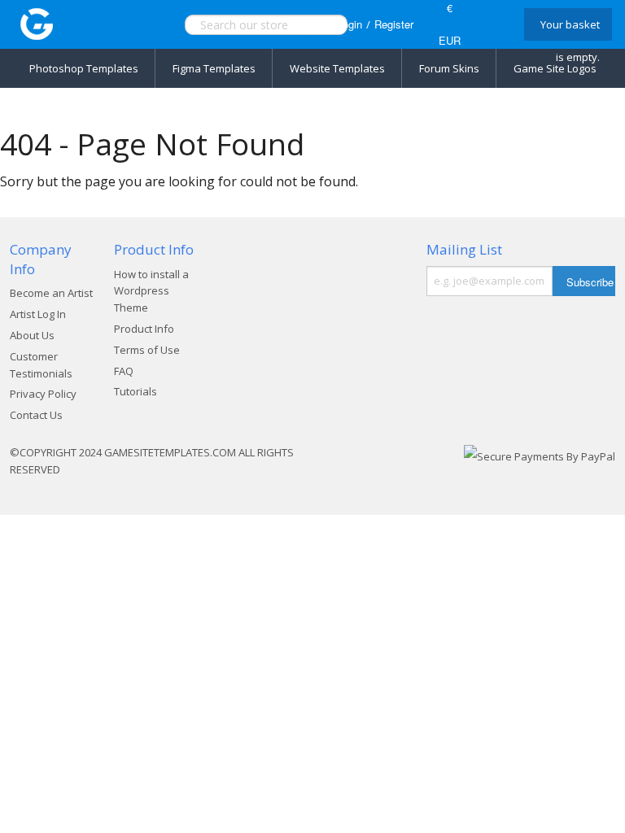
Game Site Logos (555, 68)
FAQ (123, 371)
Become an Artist (51, 293)
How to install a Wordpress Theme (151, 291)
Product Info (144, 328)
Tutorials (135, 391)
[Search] (303, 25)
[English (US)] (489, 24)
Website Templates (337, 68)
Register (393, 24)
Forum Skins (449, 68)
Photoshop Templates (83, 68)
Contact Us (36, 415)
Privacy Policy (43, 393)
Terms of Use (147, 349)
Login (349, 24)
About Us (32, 335)
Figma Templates (214, 68)
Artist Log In (38, 314)
